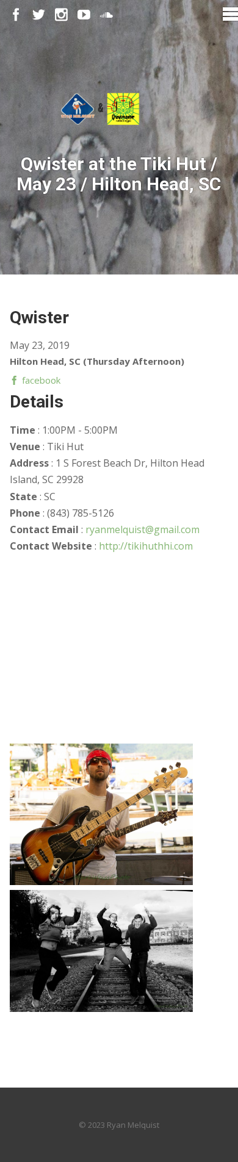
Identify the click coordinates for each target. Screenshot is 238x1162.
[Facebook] (16, 15)
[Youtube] (84, 15)
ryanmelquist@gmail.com (142, 529)
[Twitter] (38, 15)
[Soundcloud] (106, 15)
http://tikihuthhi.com (146, 546)
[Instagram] (61, 15)
